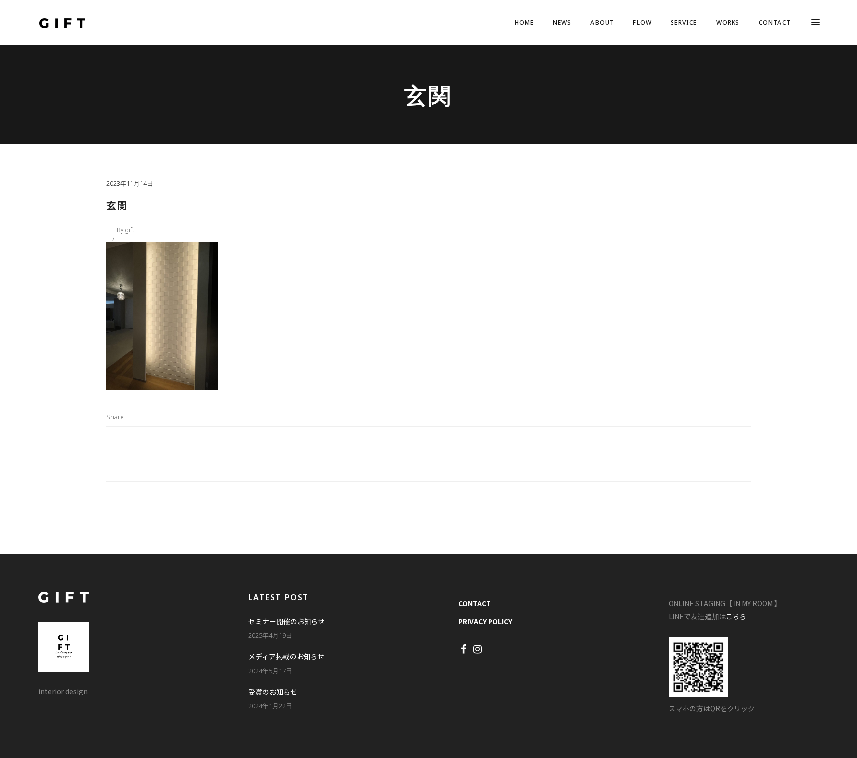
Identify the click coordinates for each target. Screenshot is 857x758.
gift (129, 229)
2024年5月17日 (270, 670)
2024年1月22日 (270, 705)
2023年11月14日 (129, 183)
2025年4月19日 (270, 635)
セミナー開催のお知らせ (286, 621)
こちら (736, 616)
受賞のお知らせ (272, 691)
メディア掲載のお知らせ (286, 656)
